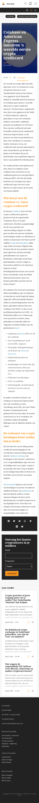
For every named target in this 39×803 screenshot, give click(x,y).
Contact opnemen (7, 741)
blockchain (23, 243)
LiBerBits (6, 63)
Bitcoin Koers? (6, 780)
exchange (21, 456)
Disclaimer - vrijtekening (9, 743)
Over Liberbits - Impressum (10, 735)
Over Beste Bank (7, 738)
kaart (17, 328)
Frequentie (9, 561)
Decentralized (9, 485)
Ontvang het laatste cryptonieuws (27, 16)
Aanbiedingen (10, 16)
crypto (13, 243)
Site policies (5, 746)
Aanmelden (12, 573)
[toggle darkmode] (27, 10)
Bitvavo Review (6, 762)
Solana (23, 351)
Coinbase (16, 211)
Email (7, 550)
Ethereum (12, 354)
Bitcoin (22, 334)
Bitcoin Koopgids (7, 775)
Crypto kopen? (6, 757)
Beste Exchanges (7, 760)
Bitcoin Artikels (6, 778)
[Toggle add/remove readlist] (32, 10)
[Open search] (25, 3)
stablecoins (26, 491)
